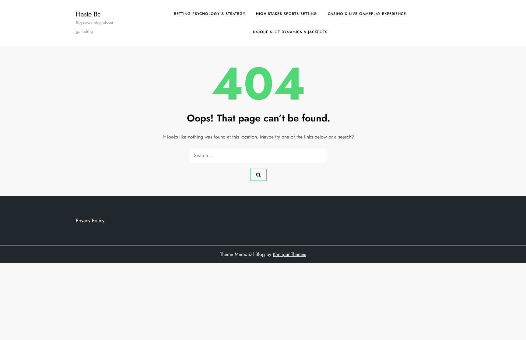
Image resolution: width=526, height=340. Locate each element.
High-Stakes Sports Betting (286, 13)
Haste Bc (88, 14)
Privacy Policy (90, 220)
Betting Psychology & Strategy (209, 13)
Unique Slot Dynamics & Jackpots (290, 32)
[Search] (258, 175)
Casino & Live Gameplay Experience (367, 13)
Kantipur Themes (289, 254)
